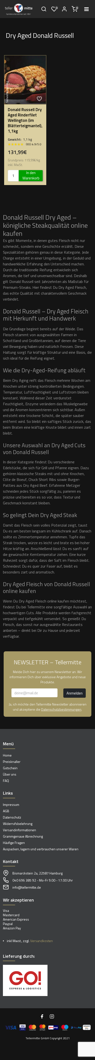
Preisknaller (11, 761)
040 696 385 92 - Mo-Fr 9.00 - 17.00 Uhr (42, 880)
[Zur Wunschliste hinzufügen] (40, 99)
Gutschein (10, 767)
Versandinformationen (19, 829)
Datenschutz (12, 817)
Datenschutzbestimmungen (61, 709)
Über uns (9, 774)
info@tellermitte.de (26, 887)
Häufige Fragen (14, 842)
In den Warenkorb (30, 175)
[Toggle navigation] (86, 9)
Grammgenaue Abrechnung (23, 836)
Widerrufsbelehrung (17, 823)
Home (7, 755)
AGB (6, 810)
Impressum (11, 804)
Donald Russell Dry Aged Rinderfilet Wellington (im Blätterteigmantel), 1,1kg (25, 120)
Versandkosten (41, 940)
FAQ (6, 780)
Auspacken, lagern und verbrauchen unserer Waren (40, 849)
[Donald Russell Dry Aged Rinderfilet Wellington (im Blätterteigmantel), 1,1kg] (25, 79)
